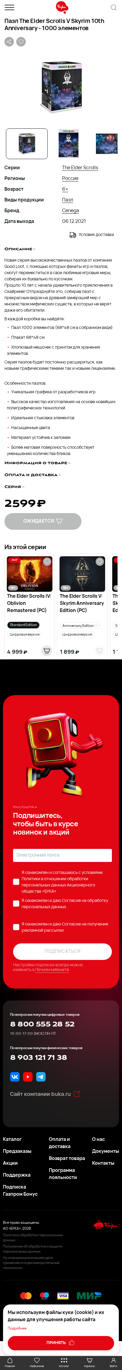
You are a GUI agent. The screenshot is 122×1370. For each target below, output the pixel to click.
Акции (10, 1163)
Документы (105, 1151)
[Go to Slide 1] (27, 143)
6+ (65, 189)
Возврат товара (67, 1158)
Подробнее (17, 1328)
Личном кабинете (52, 970)
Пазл (67, 200)
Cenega (70, 211)
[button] (61, 86)
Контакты (103, 1163)
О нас (98, 1139)
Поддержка (16, 1175)
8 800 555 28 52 (42, 1024)
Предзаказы (17, 1151)
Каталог (12, 1139)
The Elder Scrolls (80, 168)
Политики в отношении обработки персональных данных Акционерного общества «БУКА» (58, 885)
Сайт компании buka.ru (40, 1094)
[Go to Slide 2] (69, 143)
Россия (70, 178)
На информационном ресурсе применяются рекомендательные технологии (31, 1263)
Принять (56, 1343)
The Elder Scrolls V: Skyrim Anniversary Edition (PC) (82, 603)
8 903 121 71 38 (38, 1058)
